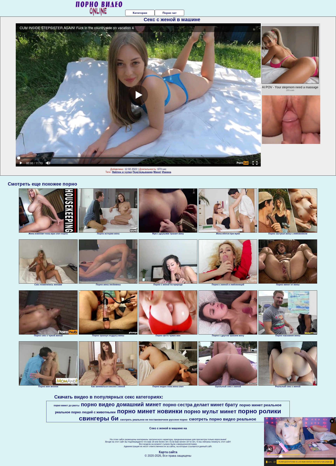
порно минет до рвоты (66, 405)
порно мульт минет (210, 411)
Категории (140, 12)
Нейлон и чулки (122, 172)
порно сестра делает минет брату (200, 404)
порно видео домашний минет (121, 404)
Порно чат (170, 12)
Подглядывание (143, 172)
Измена (166, 172)
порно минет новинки (149, 411)
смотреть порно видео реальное (222, 419)
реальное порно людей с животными (85, 412)
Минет (157, 172)
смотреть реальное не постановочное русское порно (153, 419)
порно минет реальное (260, 405)
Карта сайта (168, 452)
